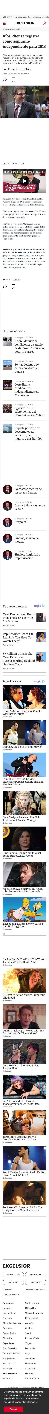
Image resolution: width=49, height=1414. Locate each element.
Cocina (28, 1328)
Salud (28, 1333)
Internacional (9, 1313)
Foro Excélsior (10, 1348)
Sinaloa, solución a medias (27, 539)
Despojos (20, 522)
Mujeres (7, 1378)
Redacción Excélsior (19, 69)
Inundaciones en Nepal (23, 17)
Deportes (7, 1328)
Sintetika (7, 1338)
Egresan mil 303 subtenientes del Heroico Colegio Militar (30, 411)
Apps (27, 1353)
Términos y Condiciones (35, 1290)
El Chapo (7, 1368)
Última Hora (31, 1308)
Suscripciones (32, 1378)
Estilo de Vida (32, 1338)
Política (16, 279)
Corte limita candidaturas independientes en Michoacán (27, 390)
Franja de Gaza (10, 1358)
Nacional (7, 1308)
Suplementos (32, 1303)
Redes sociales (32, 1318)
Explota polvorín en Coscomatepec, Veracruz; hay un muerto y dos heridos (28, 433)
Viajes (28, 1343)
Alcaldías (29, 1323)
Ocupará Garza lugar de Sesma (30, 507)
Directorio (7, 1290)
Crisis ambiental (11, 1353)
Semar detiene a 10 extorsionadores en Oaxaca (27, 368)
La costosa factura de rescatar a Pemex (28, 490)
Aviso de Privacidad (11, 1294)
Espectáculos (9, 1333)
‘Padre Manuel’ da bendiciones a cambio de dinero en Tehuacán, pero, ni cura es (30, 346)
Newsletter (35, 1275)
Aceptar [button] (13, 1409)
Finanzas (7, 1318)
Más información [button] (30, 1402)
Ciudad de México (12, 1323)
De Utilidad (30, 1348)
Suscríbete (35, 1282)
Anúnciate (13, 1282)
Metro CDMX (9, 1363)
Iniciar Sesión (13, 1275)
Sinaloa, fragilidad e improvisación (27, 556)
